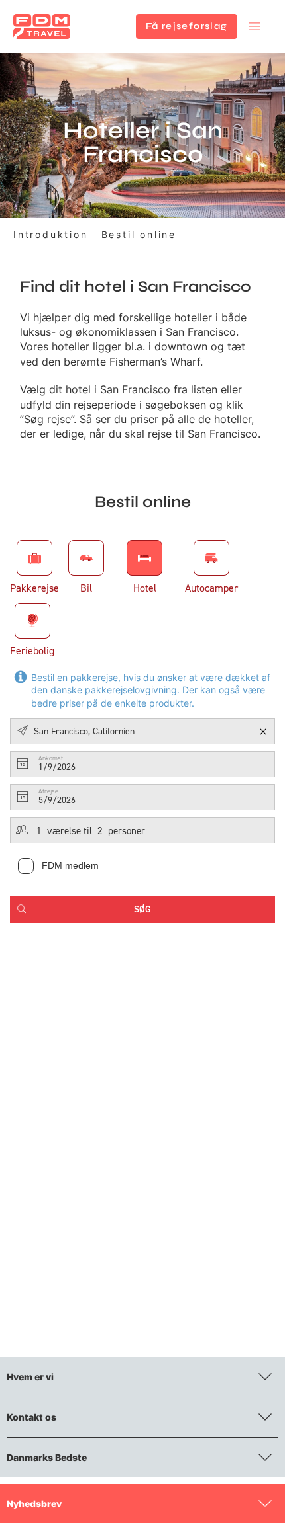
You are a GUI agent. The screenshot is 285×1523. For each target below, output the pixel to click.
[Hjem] (41, 26)
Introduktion (50, 234)
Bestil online (138, 234)
